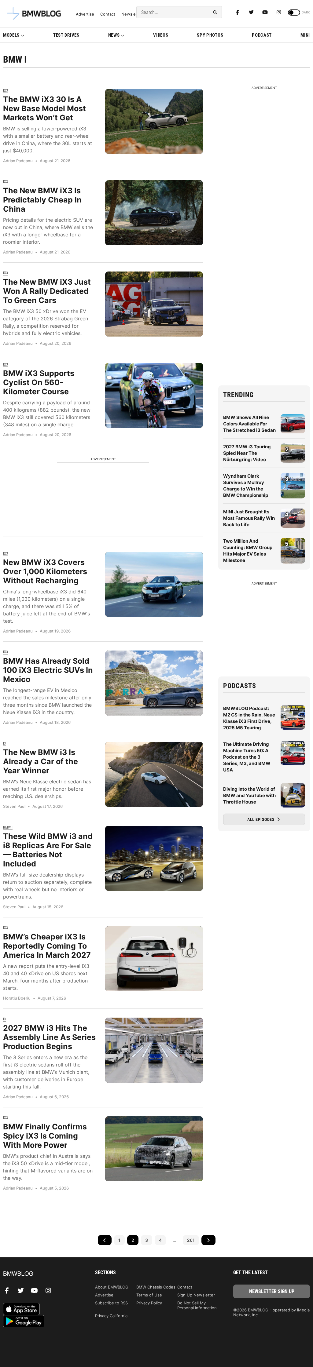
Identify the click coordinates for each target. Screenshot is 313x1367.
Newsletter (132, 14)
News (114, 35)
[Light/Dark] (294, 12)
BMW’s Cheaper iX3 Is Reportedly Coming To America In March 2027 (47, 946)
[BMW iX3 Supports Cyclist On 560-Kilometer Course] (154, 395)
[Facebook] (237, 12)
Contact (107, 14)
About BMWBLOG (111, 1287)
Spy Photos (210, 35)
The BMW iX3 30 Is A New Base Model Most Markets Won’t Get (44, 108)
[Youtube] (265, 12)
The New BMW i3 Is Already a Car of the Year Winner (40, 761)
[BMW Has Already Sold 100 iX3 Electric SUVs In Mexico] (154, 683)
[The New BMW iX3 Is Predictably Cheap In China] (154, 212)
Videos (160, 35)
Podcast (262, 35)
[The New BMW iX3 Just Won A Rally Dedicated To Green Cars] (154, 304)
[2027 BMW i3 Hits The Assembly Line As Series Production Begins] (154, 1050)
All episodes (261, 819)
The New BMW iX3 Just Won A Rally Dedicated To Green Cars (47, 291)
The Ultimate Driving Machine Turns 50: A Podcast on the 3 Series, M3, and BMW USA (247, 757)
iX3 (5, 90)
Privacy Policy (149, 1302)
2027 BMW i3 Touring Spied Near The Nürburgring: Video (247, 453)
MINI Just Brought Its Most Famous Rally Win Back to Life (249, 518)
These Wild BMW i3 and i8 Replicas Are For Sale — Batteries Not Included (48, 850)
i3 (4, 743)
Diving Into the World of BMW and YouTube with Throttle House (249, 795)
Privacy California (111, 1315)
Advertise (85, 14)
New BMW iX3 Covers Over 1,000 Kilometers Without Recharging (45, 571)
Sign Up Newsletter (196, 1294)
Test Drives (66, 35)
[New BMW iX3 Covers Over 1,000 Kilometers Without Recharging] (154, 584)
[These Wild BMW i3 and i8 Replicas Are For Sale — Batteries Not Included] (154, 858)
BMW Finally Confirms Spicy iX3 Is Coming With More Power (45, 1136)
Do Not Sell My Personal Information (197, 1305)
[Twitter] (251, 12)
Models (11, 35)
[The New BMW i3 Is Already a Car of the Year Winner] (154, 774)
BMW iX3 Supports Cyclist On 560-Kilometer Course (38, 382)
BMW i (8, 827)
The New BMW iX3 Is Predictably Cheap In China (42, 199)
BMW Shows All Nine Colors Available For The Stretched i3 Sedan (249, 423)
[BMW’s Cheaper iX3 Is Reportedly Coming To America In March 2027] (154, 958)
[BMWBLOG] (41, 1274)
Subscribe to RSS (111, 1302)
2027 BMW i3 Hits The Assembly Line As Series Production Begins (49, 1037)
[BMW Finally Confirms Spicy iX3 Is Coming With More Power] (154, 1148)
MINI (305, 35)
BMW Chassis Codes (155, 1287)
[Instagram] (279, 12)
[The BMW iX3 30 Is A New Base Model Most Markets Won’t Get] (154, 121)
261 (191, 1240)
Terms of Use (149, 1294)
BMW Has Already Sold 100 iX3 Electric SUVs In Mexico (48, 670)
